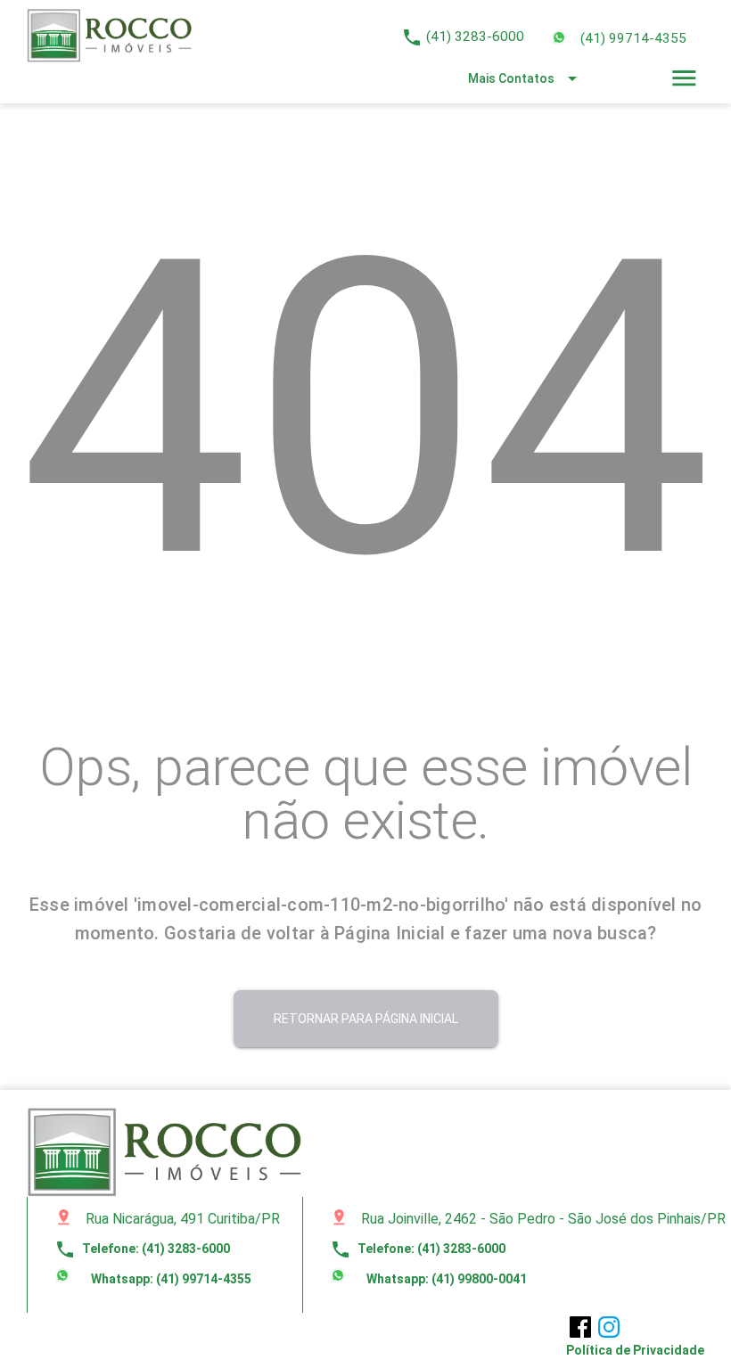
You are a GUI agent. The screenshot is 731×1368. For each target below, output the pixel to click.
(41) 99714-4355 (633, 38)
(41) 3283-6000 (475, 37)
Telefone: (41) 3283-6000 (142, 1248)
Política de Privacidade (635, 1350)
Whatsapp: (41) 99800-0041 (445, 1279)
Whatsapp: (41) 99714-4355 (169, 1279)
